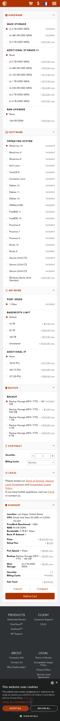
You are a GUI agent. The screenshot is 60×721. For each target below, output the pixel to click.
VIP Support (16, 633)
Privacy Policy (43, 669)
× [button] (56, 682)
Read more (28, 698)
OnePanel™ (17, 629)
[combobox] (41, 462)
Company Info (16, 657)
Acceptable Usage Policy (43, 663)
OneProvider (5, 3)
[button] (30, 3)
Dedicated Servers (16, 619)
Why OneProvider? (16, 667)
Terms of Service (35, 480)
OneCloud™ (16, 624)
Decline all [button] (44, 708)
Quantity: (10, 455)
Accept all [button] (15, 708)
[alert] (30, 700)
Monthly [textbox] (32, 462)
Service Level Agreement (43, 675)
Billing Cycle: (12, 461)
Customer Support (43, 619)
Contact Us (16, 662)
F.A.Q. (51, 491)
